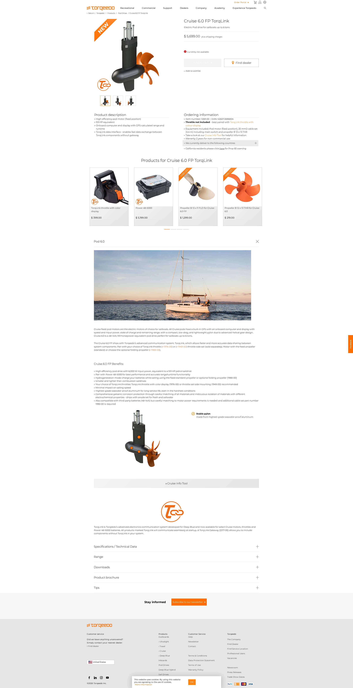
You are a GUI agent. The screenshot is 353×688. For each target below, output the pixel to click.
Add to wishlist (193, 71)
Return (91, 13)
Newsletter (193, 641)
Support (167, 8)
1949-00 (182, 346)
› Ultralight (164, 641)
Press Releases (234, 672)
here (222, 148)
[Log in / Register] (260, 2)
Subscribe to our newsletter (188, 602)
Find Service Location (237, 649)
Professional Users (236, 653)
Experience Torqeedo (244, 8)
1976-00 (168, 346)
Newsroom (232, 667)
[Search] (265, 8)
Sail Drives (164, 674)
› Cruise (162, 651)
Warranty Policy (195, 670)
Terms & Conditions (197, 655)
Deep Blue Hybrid (167, 670)
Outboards (164, 637)
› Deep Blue (164, 655)
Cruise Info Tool (213, 135)
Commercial (148, 8)
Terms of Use (194, 665)
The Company (233, 639)
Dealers (184, 8)
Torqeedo (100, 13)
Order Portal (240, 2)
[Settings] (264, 2)
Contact (192, 646)
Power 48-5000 (144, 208)
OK (191, 682)
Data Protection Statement (201, 660)
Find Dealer (232, 644)
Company (201, 8)
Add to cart (200, 62)
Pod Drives (164, 665)
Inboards (163, 660)
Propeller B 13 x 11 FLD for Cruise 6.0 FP (197, 210)
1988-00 (155, 350)
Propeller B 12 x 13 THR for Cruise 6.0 (242, 210)
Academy (219, 8)
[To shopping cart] (255, 2)
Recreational (127, 8)
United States (99, 662)
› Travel (162, 646)
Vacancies (232, 658)
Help (190, 637)
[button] (167, 228)
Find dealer (243, 62)
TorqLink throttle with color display (105, 210)
